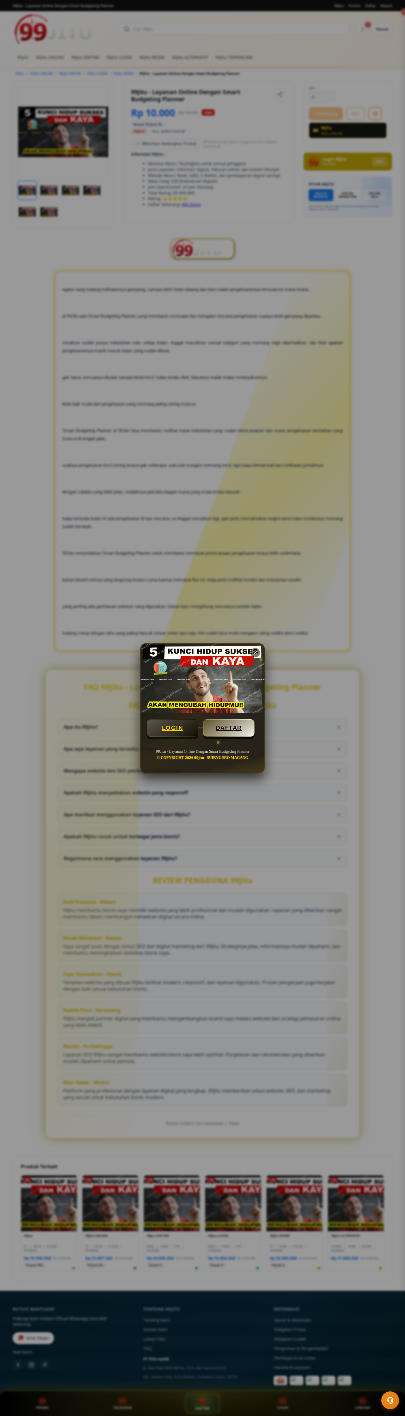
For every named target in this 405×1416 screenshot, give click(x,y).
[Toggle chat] (390, 1400)
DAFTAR (229, 728)
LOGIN (172, 728)
